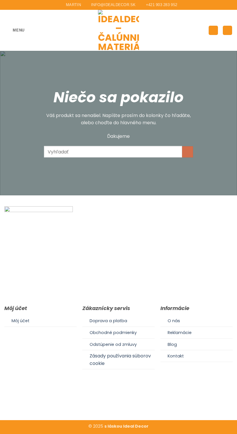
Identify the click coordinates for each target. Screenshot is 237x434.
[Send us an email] (125, 402)
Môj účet (20, 321)
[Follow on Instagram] (118, 402)
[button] (14, 30)
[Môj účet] (213, 30)
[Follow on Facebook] (111, 402)
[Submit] (187, 151)
